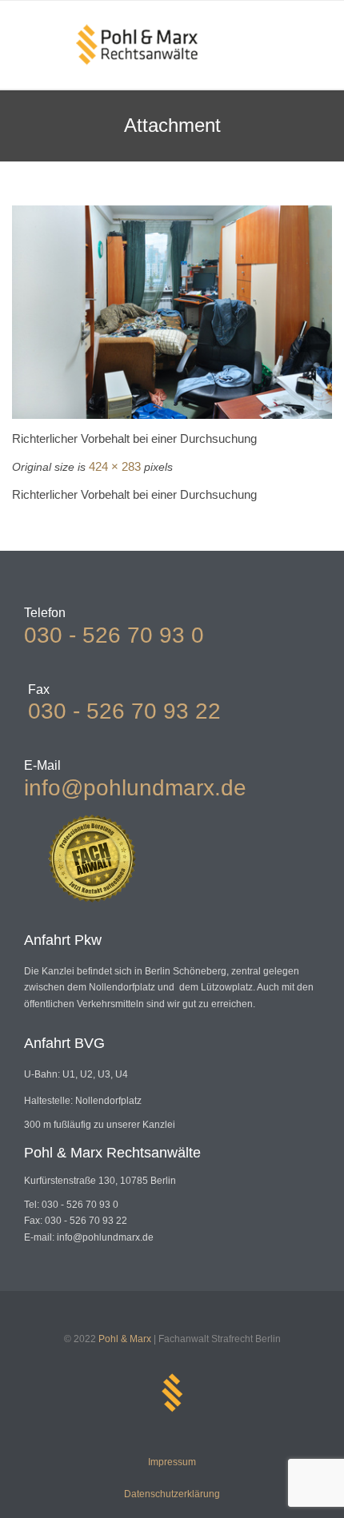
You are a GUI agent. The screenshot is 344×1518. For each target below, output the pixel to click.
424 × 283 (115, 466)
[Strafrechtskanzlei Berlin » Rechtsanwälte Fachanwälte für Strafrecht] (137, 45)
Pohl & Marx (124, 1339)
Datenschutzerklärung (172, 1494)
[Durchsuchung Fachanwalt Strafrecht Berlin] (172, 312)
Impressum (172, 1462)
